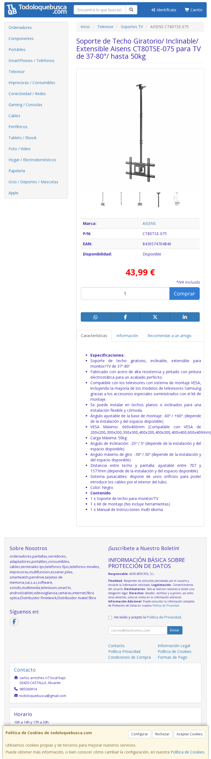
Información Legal (174, 645)
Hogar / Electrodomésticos (32, 159)
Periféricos (18, 126)
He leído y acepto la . (148, 617)
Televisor (17, 71)
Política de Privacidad (165, 605)
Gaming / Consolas (25, 104)
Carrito (195, 9)
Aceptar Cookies (189, 734)
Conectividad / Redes (27, 93)
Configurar (139, 734)
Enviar (174, 630)
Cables (14, 115)
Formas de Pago (172, 657)
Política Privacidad (124, 651)
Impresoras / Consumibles (32, 82)
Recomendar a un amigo (169, 335)
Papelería (17, 170)
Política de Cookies (187, 752)
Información (127, 335)
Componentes (21, 38)
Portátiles (17, 49)
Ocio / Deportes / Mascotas (33, 181)
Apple (13, 192)
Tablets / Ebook (23, 137)
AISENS (149, 223)
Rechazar (162, 734)
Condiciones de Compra (129, 657)
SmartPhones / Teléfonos (31, 60)
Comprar (184, 293)
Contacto (116, 645)
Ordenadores (20, 27)
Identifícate (166, 9)
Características (94, 335)
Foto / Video (19, 148)
